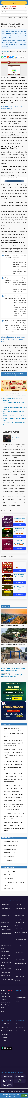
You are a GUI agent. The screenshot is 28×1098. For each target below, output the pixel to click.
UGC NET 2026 (19, 952)
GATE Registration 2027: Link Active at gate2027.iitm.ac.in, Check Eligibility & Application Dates (13, 766)
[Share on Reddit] (8, 57)
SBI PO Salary (8, 878)
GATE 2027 (18, 980)
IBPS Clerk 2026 (5, 908)
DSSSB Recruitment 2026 (20, 965)
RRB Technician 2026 (20, 939)
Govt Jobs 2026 (5, 1027)
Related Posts (5, 606)
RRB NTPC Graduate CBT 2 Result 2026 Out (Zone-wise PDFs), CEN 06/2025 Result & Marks (13, 754)
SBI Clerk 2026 (5, 922)
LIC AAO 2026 (19, 929)
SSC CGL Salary (9, 856)
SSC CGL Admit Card (10, 853)
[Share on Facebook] (10, 57)
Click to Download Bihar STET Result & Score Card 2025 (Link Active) (14, 374)
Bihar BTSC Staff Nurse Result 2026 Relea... (12, 663)
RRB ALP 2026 (19, 936)
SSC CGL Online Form (11, 842)
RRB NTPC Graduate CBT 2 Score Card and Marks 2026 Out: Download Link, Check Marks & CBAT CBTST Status (14, 778)
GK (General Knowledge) (4, 1036)
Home (3, 17)
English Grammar (5, 1040)
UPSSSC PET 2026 (20, 969)
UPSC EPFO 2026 (20, 908)
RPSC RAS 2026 (19, 976)
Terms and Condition (21, 1030)
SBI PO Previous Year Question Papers (14, 884)
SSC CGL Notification (10, 845)
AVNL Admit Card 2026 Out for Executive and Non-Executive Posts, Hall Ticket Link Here (13, 797)
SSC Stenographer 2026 (6, 947)
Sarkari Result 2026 (21, 1027)
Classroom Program (21, 1023)
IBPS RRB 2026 (5, 912)
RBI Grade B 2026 (6, 929)
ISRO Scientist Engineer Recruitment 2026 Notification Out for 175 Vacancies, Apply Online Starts (14, 732)
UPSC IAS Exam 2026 (7, 979)
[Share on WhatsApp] (2, 57)
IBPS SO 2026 (5, 915)
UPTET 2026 (18, 949)
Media (17, 1001)
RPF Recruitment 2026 (19, 924)
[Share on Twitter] (13, 57)
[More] (25, 7)
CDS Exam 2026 (5, 975)
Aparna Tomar (6, 51)
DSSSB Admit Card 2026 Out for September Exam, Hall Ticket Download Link (14, 816)
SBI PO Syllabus (9, 875)
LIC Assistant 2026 (20, 973)
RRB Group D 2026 (20, 919)
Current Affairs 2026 (6, 1030)
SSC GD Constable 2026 (6, 964)
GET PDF (24, 1095)
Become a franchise (21, 997)
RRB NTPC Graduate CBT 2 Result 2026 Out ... (13, 625)
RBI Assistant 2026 (6, 933)
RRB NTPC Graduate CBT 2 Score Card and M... (13, 644)
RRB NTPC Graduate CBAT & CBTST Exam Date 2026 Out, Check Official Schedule (13, 788)
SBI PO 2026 (4, 919)
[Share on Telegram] (5, 57)
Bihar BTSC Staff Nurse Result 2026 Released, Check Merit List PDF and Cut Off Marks (14, 806)
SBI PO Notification (10, 871)
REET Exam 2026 (19, 959)
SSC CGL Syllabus (10, 849)
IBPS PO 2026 (5, 904)
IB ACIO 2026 (18, 904)
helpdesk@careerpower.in (7, 1014)
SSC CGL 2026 (5, 951)
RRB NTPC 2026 (19, 915)
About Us (18, 994)
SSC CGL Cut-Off (9, 860)
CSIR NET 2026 (19, 956)
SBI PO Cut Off (8, 889)
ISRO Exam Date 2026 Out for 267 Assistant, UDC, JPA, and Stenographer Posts (13, 743)
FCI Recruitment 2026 (21, 932)
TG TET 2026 (18, 912)
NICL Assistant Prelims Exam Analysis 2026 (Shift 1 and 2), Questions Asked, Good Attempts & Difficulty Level (14, 827)
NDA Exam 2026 (5, 972)
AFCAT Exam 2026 (6, 968)
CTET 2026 (18, 945)
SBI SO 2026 (4, 926)
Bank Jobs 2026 (5, 1023)
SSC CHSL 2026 (5, 955)
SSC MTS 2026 (5, 958)
